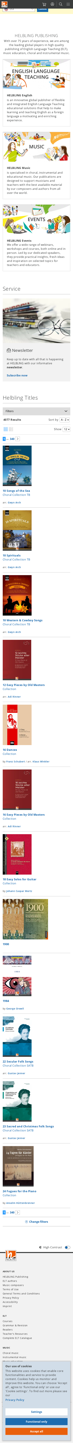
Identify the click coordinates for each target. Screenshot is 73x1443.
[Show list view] (11, 429)
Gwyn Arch (14, 502)
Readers (8, 1329)
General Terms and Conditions (21, 1293)
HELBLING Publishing (15, 1276)
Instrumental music (14, 1357)
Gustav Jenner (16, 1073)
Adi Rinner (14, 696)
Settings (36, 1412)
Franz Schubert (15, 761)
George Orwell (15, 1008)
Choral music (11, 1353)
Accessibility (10, 1302)
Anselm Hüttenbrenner (20, 1203)
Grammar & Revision (15, 1325)
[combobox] (19, 9)
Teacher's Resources (15, 1333)
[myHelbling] (52, 4)
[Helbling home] (10, 1255)
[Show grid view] (5, 429)
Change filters (38, 1222)
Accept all (36, 1431)
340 (12, 439)
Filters (10, 411)
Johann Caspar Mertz (19, 891)
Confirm (43, 9)
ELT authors (10, 1280)
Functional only (36, 1421)
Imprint (7, 1306)
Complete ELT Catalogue (17, 1338)
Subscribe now (17, 375)
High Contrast (52, 1247)
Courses (7, 1321)
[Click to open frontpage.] (4, 4)
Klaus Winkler (41, 761)
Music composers (13, 1285)
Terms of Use (11, 1289)
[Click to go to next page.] (17, 439)
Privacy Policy (14, 1400)
